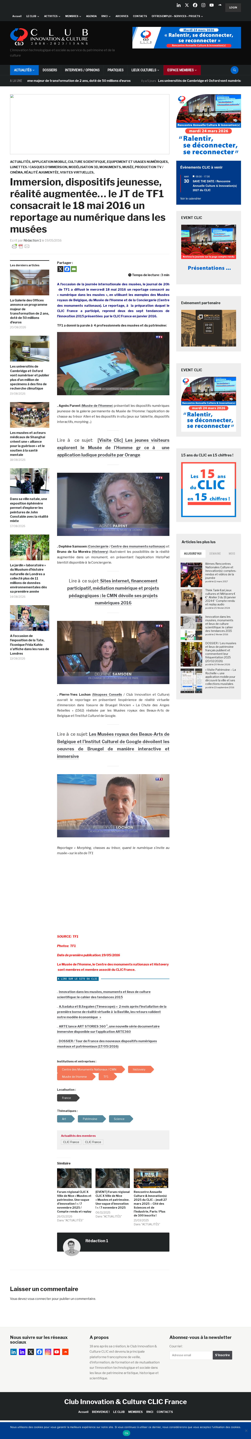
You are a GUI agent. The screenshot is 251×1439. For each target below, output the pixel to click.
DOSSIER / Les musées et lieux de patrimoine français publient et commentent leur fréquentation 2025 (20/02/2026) (220, 652)
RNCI (104, 16)
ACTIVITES (50, 16)
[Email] (74, 269)
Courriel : (176, 1346)
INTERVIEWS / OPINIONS (82, 70)
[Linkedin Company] (179, 5)
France (66, 1098)
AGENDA (91, 16)
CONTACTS (140, 16)
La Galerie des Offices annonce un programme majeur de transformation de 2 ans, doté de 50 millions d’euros (29, 311)
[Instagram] (203, 5)
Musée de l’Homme (97, 406)
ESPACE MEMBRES (180, 70)
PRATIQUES (116, 70)
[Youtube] (212, 5)
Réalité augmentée (41, 172)
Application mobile (49, 162)
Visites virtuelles (77, 172)
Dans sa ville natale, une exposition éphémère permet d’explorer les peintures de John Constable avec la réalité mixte (29, 510)
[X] (187, 5)
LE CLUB (31, 16)
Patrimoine (90, 1119)
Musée (128, 167)
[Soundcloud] (220, 5)
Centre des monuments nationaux (138, 546)
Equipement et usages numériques (137, 162)
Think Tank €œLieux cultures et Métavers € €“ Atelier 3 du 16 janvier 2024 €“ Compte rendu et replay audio (220, 597)
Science (119, 1119)
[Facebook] (195, 5)
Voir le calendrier (190, 198)
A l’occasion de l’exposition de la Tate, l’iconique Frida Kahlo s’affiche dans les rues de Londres (29, 644)
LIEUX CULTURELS (144, 70)
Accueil (17, 16)
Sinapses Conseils (107, 694)
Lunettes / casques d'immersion (38, 167)
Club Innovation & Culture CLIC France (125, 1402)
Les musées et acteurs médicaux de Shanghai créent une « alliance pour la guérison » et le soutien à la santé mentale (28, 444)
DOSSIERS (50, 70)
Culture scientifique (86, 162)
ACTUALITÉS (23, 70)
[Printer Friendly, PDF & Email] (21, 246)
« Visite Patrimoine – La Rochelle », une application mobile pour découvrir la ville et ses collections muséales (220, 677)
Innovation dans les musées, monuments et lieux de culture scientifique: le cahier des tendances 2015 (219, 624)
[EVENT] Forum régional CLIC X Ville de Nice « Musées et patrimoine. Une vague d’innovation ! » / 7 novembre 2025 (112, 1199)
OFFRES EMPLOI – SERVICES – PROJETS (176, 16)
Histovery (100, 552)
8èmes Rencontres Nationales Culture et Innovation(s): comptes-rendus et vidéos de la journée (220, 571)
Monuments (110, 167)
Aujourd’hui (193, 553)
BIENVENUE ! (101, 1411)
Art (64, 1119)
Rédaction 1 (32, 240)
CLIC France (71, 1142)
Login (233, 7)
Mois (232, 553)
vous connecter (39, 1299)
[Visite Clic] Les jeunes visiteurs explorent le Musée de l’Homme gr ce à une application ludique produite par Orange (113, 447)
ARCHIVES (121, 16)
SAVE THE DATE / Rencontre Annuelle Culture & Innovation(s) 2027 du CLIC (215, 185)
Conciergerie (98, 546)
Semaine (215, 553)
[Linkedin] (22, 1352)
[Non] (246, 1431)
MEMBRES (71, 16)
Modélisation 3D (83, 167)
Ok (126, 1433)
